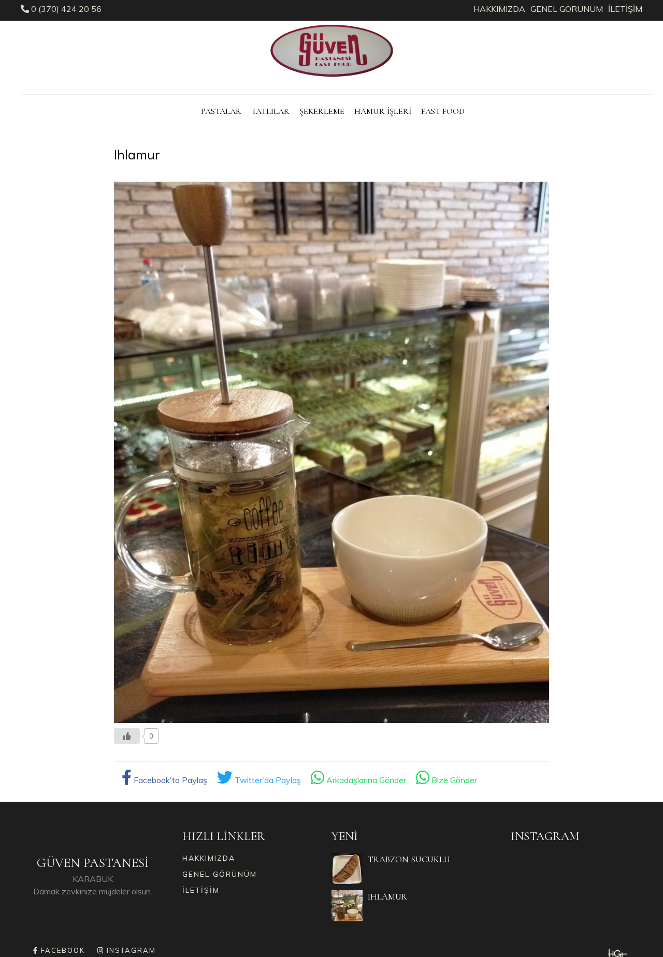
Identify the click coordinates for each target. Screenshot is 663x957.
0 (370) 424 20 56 (65, 9)
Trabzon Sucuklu (409, 859)
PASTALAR (221, 111)
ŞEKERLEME (321, 111)
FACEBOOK (61, 950)
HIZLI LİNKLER (223, 836)
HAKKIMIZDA (499, 9)
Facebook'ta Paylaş (169, 780)
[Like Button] (127, 736)
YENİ (345, 836)
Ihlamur (387, 896)
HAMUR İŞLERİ (382, 111)
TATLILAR (270, 111)
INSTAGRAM (545, 836)
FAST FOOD (443, 111)
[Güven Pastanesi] (331, 80)
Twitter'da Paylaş (267, 780)
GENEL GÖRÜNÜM (566, 9)
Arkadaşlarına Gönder (365, 780)
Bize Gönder (453, 780)
